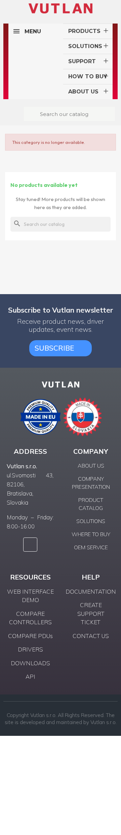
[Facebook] (30, 545)
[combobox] (70, 114)
